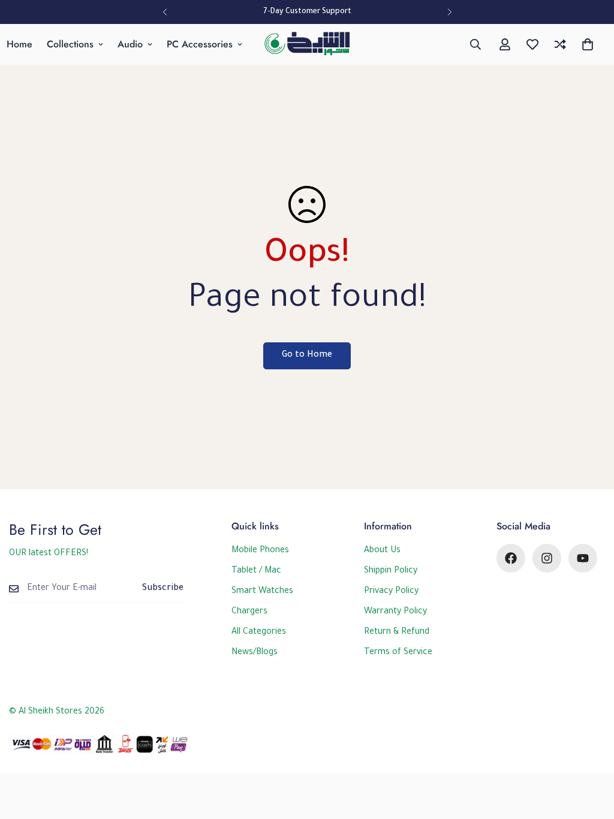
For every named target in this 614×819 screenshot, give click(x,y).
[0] (587, 44)
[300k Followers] (510, 558)
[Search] (475, 44)
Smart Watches (262, 592)
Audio (130, 44)
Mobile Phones (260, 551)
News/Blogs (254, 653)
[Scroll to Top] (590, 753)
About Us (382, 551)
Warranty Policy (395, 612)
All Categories (258, 632)
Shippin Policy (390, 571)
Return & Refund (396, 632)
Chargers (249, 612)
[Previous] (164, 12)
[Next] (449, 12)
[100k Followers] (546, 558)
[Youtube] (582, 558)
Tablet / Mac (256, 571)
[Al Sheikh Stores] (307, 44)
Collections (70, 44)
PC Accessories (200, 44)
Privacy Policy (391, 592)
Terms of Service (398, 653)
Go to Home (307, 355)
